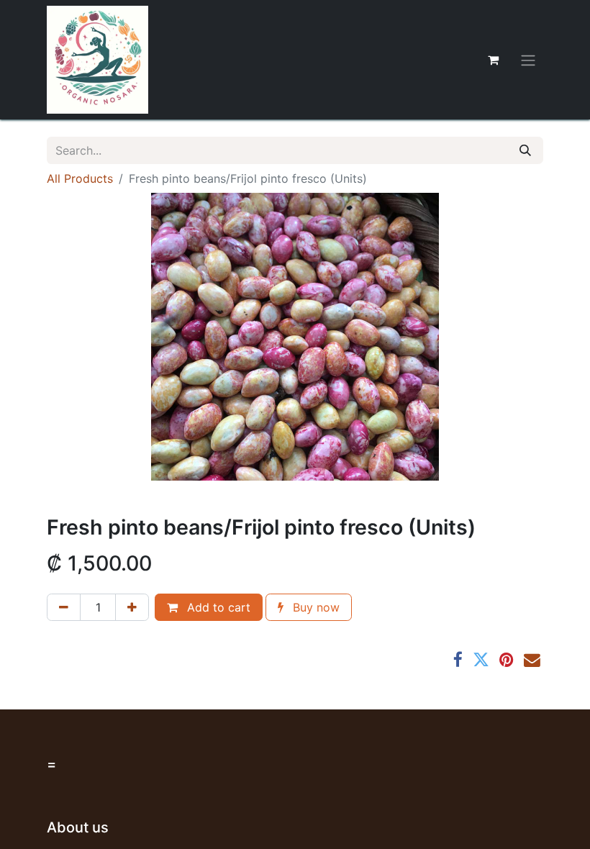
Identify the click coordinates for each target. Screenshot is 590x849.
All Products (80, 178)
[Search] (525, 150)
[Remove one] (64, 607)
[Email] (532, 660)
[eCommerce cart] (492, 59)
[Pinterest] (506, 660)
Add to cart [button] (216, 607)
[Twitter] (481, 660)
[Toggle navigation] (528, 60)
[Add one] (132, 607)
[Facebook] (458, 660)
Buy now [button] (314, 607)
